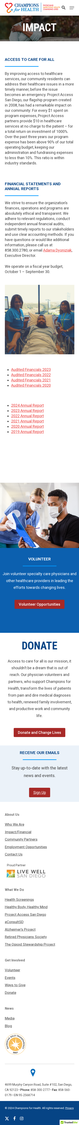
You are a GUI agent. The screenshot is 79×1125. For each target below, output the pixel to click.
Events (10, 978)
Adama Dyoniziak (57, 250)
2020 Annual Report (27, 426)
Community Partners (21, 839)
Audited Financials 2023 (31, 369)
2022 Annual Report (27, 416)
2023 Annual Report (27, 410)
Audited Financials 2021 (31, 380)
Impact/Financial (18, 832)
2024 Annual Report (27, 405)
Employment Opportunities (26, 847)
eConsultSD (14, 922)
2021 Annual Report (27, 421)
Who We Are (14, 824)
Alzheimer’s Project (20, 929)
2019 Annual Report (27, 431)
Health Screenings (19, 899)
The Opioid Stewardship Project (30, 944)
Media (10, 1018)
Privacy (69, 1108)
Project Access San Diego (25, 914)
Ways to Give (15, 985)
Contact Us (14, 854)
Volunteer (12, 970)
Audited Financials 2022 (31, 375)
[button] (64, 7)
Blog (8, 1026)
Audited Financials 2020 (31, 385)
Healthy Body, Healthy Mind (26, 907)
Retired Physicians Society (26, 937)
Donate (10, 992)
